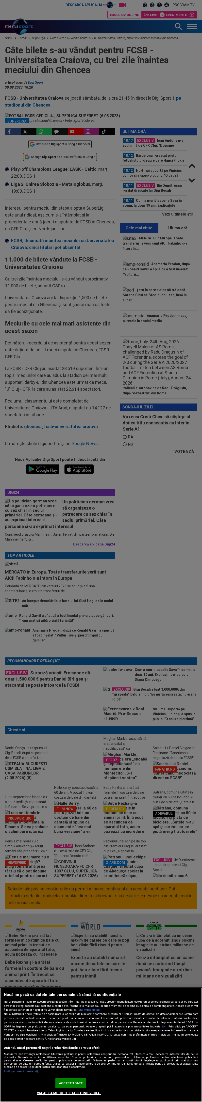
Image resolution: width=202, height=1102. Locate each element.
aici (164, 1026)
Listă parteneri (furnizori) (21, 1071)
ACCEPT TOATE (71, 1083)
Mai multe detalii (89, 1009)
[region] (101, 1044)
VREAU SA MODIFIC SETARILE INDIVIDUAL (69, 1093)
